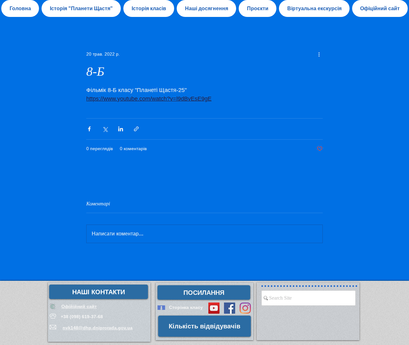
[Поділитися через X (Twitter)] (105, 129)
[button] (206, 8)
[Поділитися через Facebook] (89, 129)
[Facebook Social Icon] (229, 308)
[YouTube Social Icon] (214, 308)
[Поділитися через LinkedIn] (121, 129)
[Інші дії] (319, 54)
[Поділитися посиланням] (136, 129)
